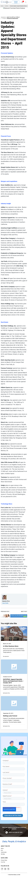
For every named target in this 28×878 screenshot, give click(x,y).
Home (2, 5)
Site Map (3, 854)
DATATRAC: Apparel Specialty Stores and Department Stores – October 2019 (13, 681)
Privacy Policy (4, 860)
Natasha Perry (7, 693)
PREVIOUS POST (5, 611)
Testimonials (3, 852)
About (2, 848)
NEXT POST (24, 611)
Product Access (16, 2)
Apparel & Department (12, 18)
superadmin (6, 656)
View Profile (5, 603)
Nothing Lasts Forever (10, 716)
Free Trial (3, 862)
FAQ (2, 850)
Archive (6, 5)
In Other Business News (10, 646)
